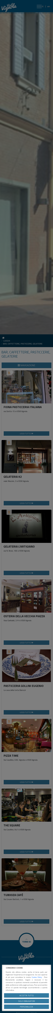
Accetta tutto (26, 995)
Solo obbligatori (26, 1001)
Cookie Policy (37, 977)
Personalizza (26, 1006)
